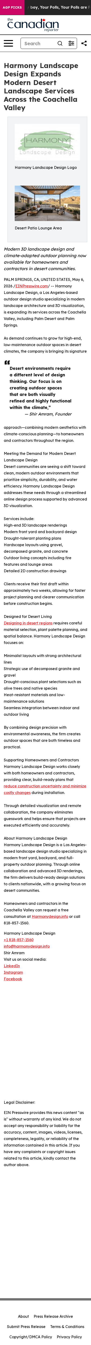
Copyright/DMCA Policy (30, 1337)
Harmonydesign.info (50, 916)
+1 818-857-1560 (19, 939)
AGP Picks (12, 7)
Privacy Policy (69, 1337)
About (23, 1316)
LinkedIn (12, 966)
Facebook (13, 979)
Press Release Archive (53, 1316)
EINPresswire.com (31, 286)
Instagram (13, 972)
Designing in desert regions (28, 623)
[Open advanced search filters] (71, 43)
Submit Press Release (26, 1326)
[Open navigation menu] (8, 43)
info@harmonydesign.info (27, 946)
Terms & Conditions (67, 1326)
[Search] (60, 43)
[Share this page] (84, 43)
